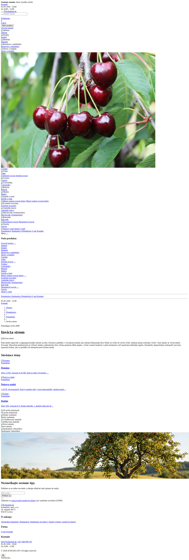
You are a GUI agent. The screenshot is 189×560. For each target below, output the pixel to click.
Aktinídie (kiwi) (7, 210)
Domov (9, 308)
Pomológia (10, 317)
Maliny (4, 194)
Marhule (4, 42)
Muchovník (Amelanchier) (12, 215)
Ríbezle (4, 189)
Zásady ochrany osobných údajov (62, 522)
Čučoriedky (6, 185)
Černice (4, 180)
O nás (34, 231)
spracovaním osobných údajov (23, 500)
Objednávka (26, 231)
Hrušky (4, 37)
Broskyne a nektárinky (10, 46)
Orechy (4, 226)
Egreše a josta (6, 199)
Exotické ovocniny (8, 206)
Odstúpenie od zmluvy (39, 522)
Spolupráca (16, 231)
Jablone (4, 33)
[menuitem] (94, 28)
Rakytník (4, 219)
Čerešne (4, 169)
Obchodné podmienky (10, 522)
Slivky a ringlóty (8, 51)
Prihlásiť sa (6, 496)
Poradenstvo (6, 231)
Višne (3, 173)
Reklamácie (24, 522)
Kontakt (40, 231)
